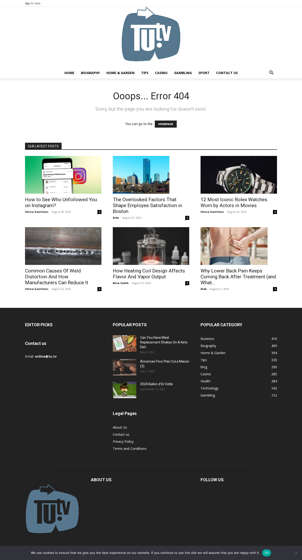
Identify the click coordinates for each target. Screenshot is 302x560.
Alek (116, 217)
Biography (90, 73)
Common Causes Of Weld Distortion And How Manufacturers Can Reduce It (56, 276)
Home (69, 73)
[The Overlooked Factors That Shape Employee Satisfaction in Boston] (151, 175)
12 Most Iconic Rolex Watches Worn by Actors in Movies (234, 202)
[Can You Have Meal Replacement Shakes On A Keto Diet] (124, 343)
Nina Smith (121, 283)
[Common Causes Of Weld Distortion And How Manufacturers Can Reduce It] (63, 246)
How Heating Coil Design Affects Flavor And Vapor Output (149, 274)
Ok (266, 553)
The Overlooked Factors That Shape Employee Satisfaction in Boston (147, 205)
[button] (271, 73)
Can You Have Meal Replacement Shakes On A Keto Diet (164, 342)
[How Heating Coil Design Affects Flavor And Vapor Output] (151, 246)
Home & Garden (120, 73)
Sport (204, 73)
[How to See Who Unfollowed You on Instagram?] (63, 175)
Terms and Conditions (130, 448)
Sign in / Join (32, 3)
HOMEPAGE (165, 124)
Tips (144, 73)
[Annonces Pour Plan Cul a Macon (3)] (124, 367)
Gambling (183, 73)
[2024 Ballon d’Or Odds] (124, 390)
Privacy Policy (123, 441)
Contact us (227, 73)
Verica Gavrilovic (36, 211)
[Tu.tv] (151, 37)
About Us (120, 427)
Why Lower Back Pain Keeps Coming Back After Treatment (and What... (238, 276)
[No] (296, 553)
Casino (161, 73)
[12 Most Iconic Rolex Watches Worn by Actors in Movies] (239, 175)
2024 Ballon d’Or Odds (156, 384)
